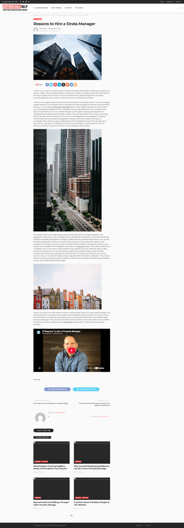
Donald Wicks (43, 29)
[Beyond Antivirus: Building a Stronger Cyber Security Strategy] (51, 488)
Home (162, 2)
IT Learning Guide (40, 8)
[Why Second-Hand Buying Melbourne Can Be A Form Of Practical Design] (92, 452)
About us (178, 2)
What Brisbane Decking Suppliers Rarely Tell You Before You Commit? (50, 467)
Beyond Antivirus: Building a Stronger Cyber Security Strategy (51, 503)
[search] (181, 8)
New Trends (56, 8)
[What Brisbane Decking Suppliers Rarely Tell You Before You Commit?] (51, 452)
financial (81, 246)
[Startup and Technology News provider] (15, 8)
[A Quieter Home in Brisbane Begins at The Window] (92, 488)
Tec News (79, 8)
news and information (62, 107)
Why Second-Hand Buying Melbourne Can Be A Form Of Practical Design (91, 467)
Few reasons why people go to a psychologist (50, 403)
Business (37, 461)
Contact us (170, 2)
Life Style (45, 461)
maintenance (68, 322)
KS (39, 379)
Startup (68, 8)
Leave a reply (42, 430)
